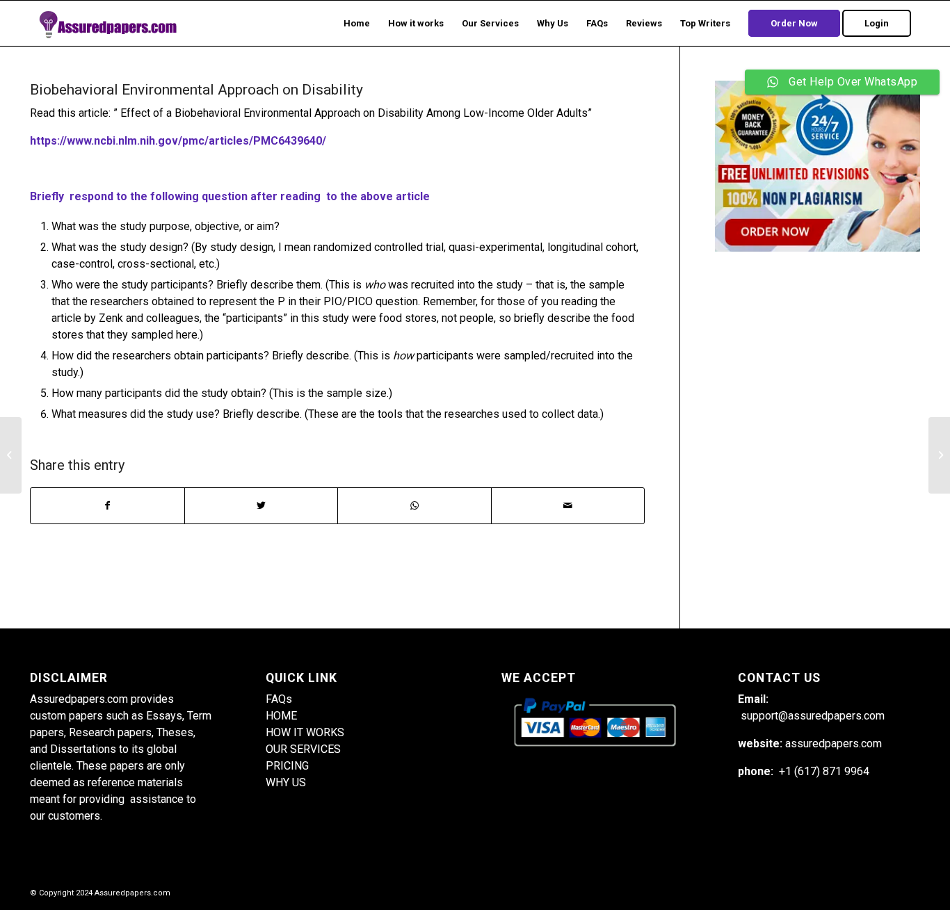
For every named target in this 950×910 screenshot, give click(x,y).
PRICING (287, 765)
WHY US (286, 782)
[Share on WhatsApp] (414, 505)
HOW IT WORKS (305, 732)
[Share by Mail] (568, 505)
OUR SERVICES (303, 749)
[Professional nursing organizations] (11, 455)
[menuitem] (357, 23)
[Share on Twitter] (261, 505)
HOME (281, 715)
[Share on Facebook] (107, 505)
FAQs (279, 699)
